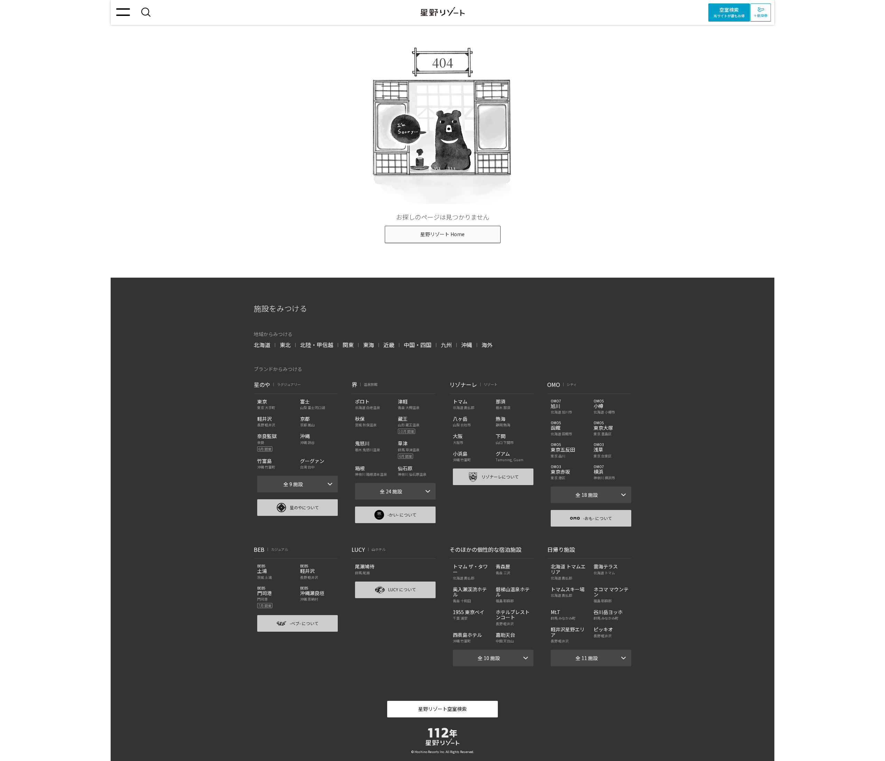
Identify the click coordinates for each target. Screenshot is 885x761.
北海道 (262, 345)
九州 (446, 345)
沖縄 (466, 345)
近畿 (388, 345)
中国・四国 (417, 345)
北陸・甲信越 (316, 345)
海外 (487, 345)
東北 (285, 345)
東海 (368, 345)
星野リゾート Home (442, 234)
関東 (348, 345)
